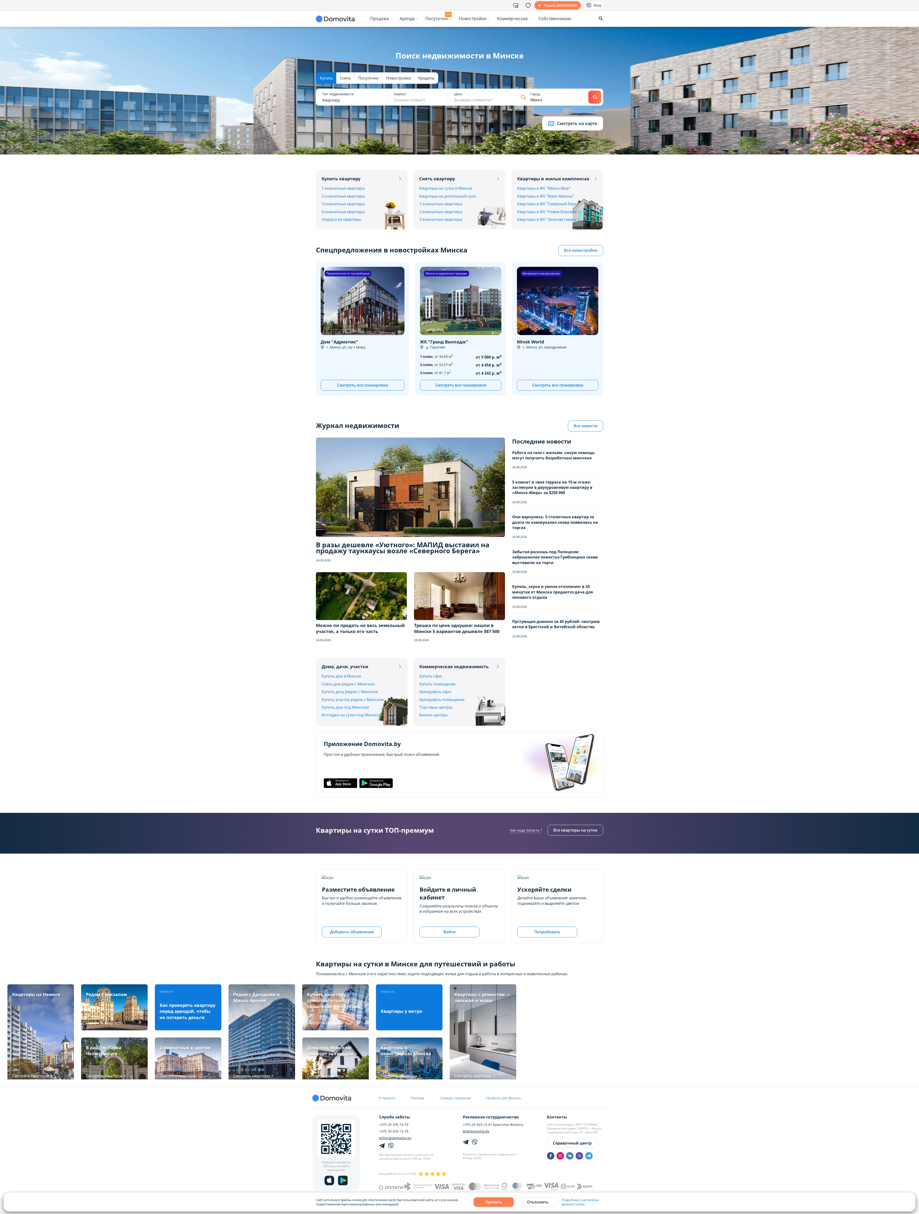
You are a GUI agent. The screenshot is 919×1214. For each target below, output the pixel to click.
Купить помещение (437, 684)
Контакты (557, 1117)
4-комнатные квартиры (343, 211)
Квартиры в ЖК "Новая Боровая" (547, 211)
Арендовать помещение (442, 699)
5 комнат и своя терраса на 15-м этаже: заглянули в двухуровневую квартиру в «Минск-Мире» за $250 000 (552, 487)
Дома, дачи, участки (345, 666)
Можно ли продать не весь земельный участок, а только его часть (360, 628)
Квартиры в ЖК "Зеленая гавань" (547, 219)
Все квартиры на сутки (575, 830)
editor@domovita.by (395, 1138)
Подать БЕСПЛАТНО (560, 5)
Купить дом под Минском (345, 707)
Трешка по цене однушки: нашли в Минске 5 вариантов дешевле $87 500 (456, 628)
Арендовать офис (435, 691)
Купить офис (431, 676)
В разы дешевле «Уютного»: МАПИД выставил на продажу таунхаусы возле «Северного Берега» (402, 548)
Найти (594, 97)
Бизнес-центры (433, 715)
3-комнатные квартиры (343, 203)
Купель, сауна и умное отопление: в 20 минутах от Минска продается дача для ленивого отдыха (552, 592)
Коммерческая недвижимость (454, 666)
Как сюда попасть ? (526, 830)
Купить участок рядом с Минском (353, 699)
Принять (493, 1202)
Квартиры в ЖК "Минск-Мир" (544, 188)
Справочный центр (572, 1143)
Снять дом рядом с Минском (348, 684)
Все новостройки (580, 250)
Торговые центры (435, 707)
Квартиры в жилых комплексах (553, 179)
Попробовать (547, 932)
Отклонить (537, 1202)
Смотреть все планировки (362, 385)
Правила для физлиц (503, 1098)
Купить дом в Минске (341, 676)
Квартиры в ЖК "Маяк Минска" (545, 196)
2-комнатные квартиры (343, 196)
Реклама (417, 1098)
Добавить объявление (352, 932)
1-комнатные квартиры (343, 188)
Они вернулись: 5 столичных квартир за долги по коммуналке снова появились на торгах (555, 522)
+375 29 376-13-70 (393, 1125)
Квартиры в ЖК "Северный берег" (548, 203)
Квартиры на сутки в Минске (445, 188)
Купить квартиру (341, 179)
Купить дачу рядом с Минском (350, 691)
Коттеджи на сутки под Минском (352, 715)
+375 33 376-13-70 (393, 1131)
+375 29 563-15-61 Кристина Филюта (493, 1125)
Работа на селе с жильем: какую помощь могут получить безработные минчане (553, 455)
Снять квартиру (437, 179)
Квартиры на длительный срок (447, 196)
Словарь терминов (455, 1098)
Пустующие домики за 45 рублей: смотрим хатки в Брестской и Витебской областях (556, 624)
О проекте (386, 1098)
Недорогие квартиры (341, 219)
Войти (449, 932)
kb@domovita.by (476, 1131)
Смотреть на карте (577, 123)
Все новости (585, 425)
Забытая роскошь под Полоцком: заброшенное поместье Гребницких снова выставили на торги (555, 557)
